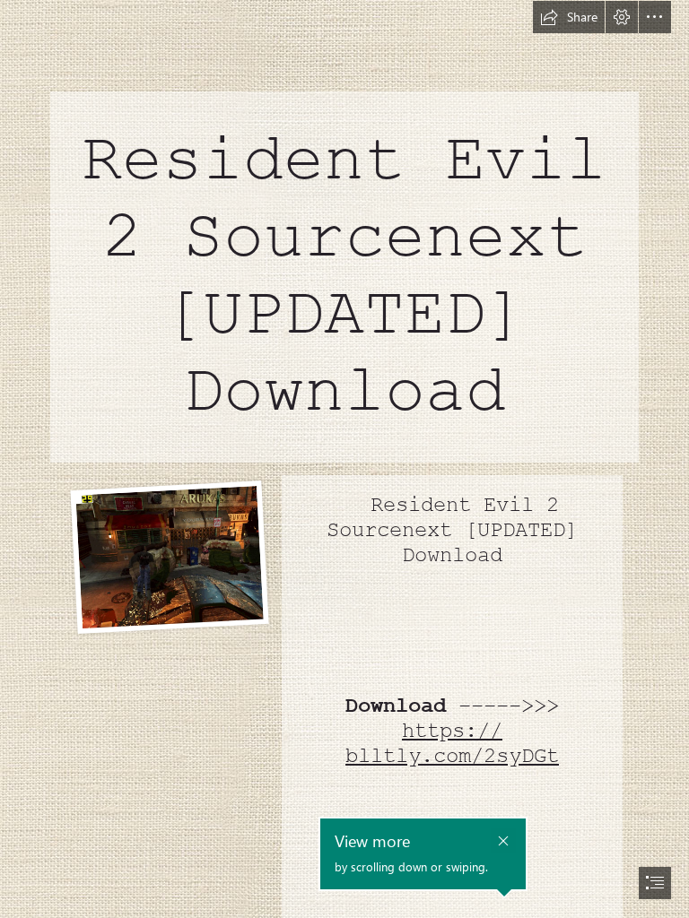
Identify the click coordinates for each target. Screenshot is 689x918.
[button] (569, 17)
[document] (344, 459)
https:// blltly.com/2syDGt (452, 743)
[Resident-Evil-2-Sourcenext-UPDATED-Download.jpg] (168, 556)
